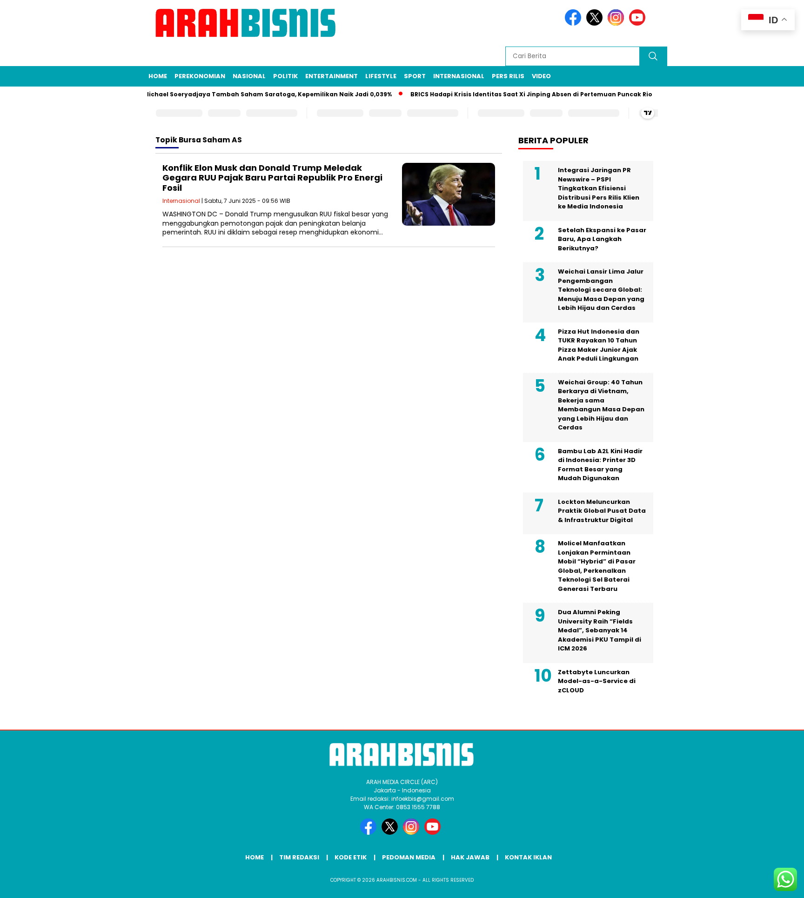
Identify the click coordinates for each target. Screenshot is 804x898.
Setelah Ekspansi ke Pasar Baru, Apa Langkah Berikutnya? (602, 239)
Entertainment (331, 76)
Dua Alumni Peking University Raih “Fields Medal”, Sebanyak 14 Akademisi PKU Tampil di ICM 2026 (599, 630)
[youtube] (639, 23)
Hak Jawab (470, 857)
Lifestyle (380, 76)
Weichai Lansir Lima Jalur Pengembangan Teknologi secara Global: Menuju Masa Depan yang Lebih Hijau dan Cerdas (601, 289)
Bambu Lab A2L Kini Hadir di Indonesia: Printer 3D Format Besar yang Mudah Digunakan (600, 465)
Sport (415, 76)
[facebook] (574, 23)
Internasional (458, 76)
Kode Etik (351, 857)
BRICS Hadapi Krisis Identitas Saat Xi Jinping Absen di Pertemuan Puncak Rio (520, 94)
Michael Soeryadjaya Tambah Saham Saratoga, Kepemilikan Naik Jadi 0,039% (256, 94)
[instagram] (617, 23)
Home (157, 76)
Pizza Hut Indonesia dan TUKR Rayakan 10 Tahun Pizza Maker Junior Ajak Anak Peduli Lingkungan (598, 345)
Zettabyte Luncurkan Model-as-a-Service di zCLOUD (597, 681)
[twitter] (596, 23)
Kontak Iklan (528, 857)
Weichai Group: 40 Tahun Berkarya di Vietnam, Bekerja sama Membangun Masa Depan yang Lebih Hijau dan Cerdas (601, 405)
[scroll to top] (772, 883)
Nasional (249, 76)
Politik (285, 76)
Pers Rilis (508, 76)
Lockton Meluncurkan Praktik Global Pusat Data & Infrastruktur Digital (602, 510)
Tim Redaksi (299, 857)
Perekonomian (199, 76)
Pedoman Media (409, 857)
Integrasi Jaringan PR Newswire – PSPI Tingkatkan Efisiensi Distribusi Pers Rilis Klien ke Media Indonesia (598, 188)
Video (541, 76)
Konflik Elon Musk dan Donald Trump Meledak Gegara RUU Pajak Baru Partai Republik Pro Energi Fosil (272, 178)
